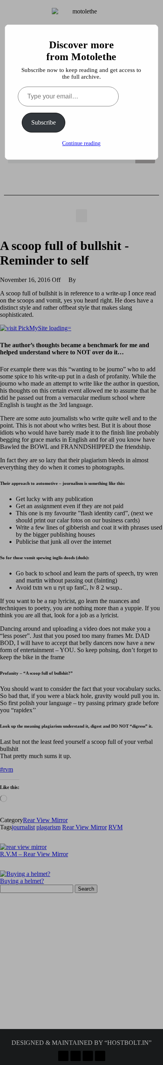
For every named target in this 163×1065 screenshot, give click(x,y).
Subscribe (43, 122)
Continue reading (81, 143)
